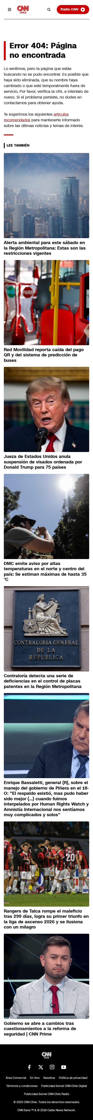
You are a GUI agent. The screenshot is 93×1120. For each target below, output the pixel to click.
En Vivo (35, 1078)
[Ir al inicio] (23, 9)
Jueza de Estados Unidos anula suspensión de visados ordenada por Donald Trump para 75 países (43, 461)
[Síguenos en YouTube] (63, 1067)
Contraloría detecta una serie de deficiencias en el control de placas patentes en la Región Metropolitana (43, 681)
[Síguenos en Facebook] (29, 1067)
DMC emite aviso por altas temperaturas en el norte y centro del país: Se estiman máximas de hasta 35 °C (45, 571)
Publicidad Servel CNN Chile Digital (64, 1086)
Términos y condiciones (21, 1086)
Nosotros (49, 1078)
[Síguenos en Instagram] (52, 1067)
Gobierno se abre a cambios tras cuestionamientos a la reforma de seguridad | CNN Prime (40, 1028)
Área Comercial (16, 1078)
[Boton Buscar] (49, 9)
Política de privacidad (73, 1078)
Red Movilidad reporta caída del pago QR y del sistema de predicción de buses (44, 355)
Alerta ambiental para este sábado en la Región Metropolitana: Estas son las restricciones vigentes (45, 248)
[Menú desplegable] (9, 9)
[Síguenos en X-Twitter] (41, 1067)
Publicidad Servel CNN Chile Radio (46, 1094)
